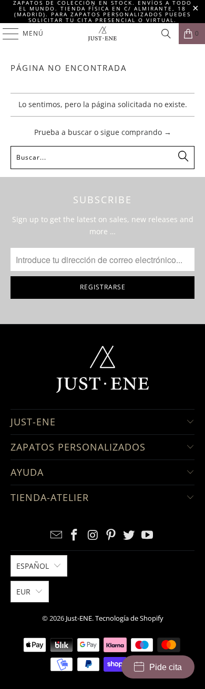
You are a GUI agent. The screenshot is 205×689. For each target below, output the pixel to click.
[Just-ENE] (103, 33)
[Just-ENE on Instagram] (93, 535)
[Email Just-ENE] (56, 535)
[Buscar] (166, 33)
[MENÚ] (5, 33)
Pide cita (165, 667)
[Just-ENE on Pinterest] (111, 535)
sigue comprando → (135, 132)
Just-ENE (79, 618)
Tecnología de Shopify (129, 618)
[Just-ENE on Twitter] (129, 535)
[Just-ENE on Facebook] (75, 535)
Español (32, 566)
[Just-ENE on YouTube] (148, 535)
